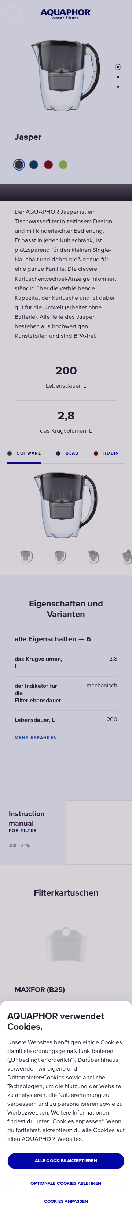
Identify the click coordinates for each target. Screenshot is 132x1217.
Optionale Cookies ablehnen (65, 1183)
